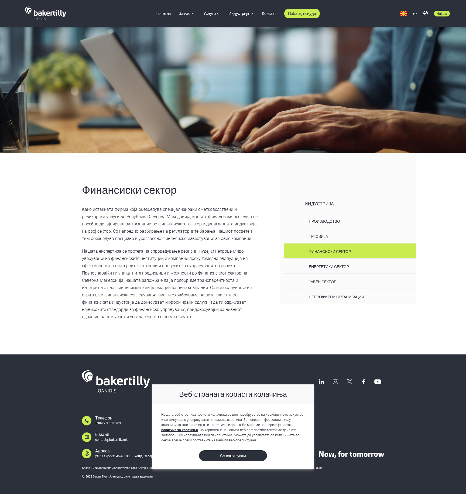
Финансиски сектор (330, 251)
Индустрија (239, 13)
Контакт (269, 13)
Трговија (318, 236)
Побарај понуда (302, 13)
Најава (442, 14)
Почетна (163, 13)
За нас (185, 13)
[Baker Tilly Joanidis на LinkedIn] (321, 381)
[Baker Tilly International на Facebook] (363, 381)
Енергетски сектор (329, 266)
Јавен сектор (322, 281)
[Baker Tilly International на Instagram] (335, 381)
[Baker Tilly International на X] (349, 381)
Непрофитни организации (336, 297)
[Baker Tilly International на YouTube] (377, 381)
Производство (324, 221)
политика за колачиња (179, 430)
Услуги (210, 13)
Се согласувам (233, 456)
